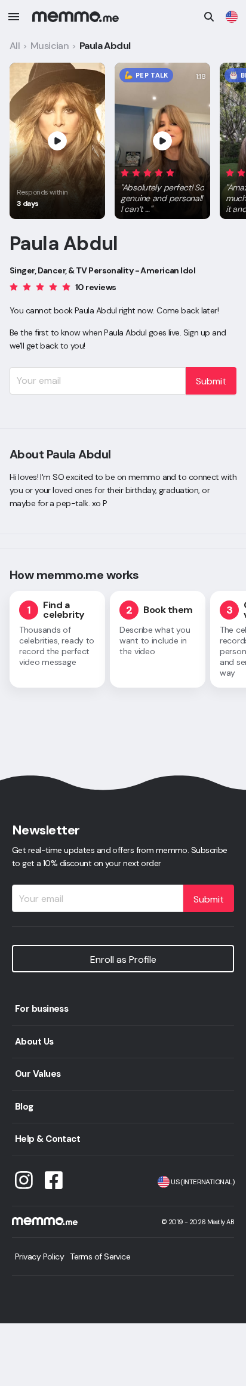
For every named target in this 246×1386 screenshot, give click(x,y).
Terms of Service (100, 1256)
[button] (162, 188)
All (15, 45)
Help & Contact (47, 1139)
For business (41, 1009)
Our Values (37, 1074)
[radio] (125, 172)
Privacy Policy (39, 1256)
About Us (34, 1042)
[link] (232, 17)
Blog (24, 1107)
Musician (49, 45)
